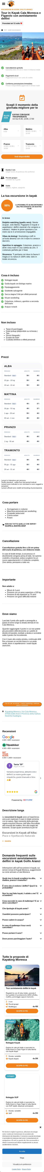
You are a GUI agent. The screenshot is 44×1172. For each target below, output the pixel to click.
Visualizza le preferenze (22, 1164)
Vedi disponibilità (22, 157)
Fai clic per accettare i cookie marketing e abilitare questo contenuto (22, 704)
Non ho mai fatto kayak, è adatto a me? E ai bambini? (20, 894)
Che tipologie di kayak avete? (15, 909)
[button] (40, 1127)
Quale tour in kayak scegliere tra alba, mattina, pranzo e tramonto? (19, 879)
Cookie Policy (16, 1169)
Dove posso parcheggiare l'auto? (17, 939)
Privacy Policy (26, 1169)
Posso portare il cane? (12, 933)
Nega (22, 1158)
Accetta (22, 1151)
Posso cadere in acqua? (13, 920)
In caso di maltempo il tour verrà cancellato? (16, 926)
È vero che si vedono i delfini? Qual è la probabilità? (19, 887)
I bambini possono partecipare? (16, 914)
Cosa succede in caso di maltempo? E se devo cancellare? (20, 902)
